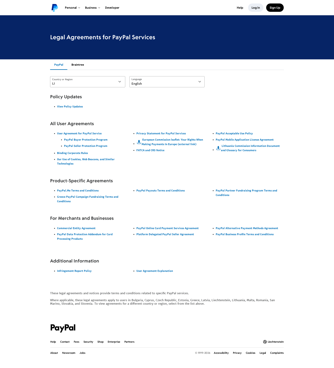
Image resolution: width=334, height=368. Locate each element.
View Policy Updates (70, 106)
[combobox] (87, 81)
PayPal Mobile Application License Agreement (245, 139)
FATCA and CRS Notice (150, 150)
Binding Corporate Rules (72, 153)
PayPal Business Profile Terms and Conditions (245, 234)
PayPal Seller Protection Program (85, 146)
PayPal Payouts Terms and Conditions (160, 190)
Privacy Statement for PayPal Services (161, 133)
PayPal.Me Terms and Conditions (78, 190)
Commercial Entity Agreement (76, 228)
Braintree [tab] (77, 64)
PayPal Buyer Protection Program (86, 139)
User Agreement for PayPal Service (79, 133)
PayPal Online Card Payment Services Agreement (167, 228)
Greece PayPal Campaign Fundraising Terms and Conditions (87, 199)
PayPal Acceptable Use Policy (234, 133)
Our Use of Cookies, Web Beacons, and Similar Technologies (86, 161)
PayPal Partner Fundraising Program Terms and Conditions (246, 193)
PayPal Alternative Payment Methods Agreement (247, 228)
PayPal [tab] (58, 64)
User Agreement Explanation (154, 271)
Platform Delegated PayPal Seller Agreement (165, 234)
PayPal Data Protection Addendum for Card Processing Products (85, 236)
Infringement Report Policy (74, 271)
